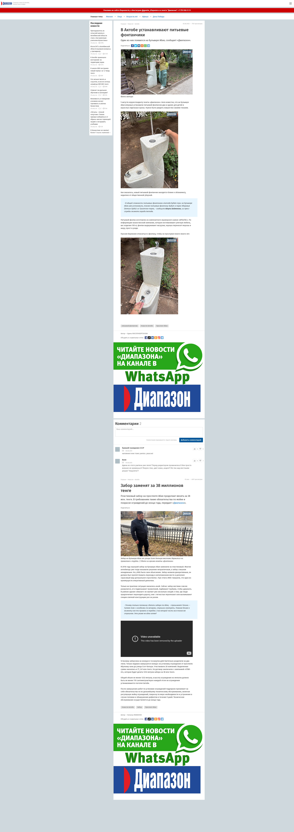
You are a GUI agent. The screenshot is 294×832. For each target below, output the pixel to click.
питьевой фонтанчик (129, 326)
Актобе (137, 24)
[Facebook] (132, 45)
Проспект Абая (161, 326)
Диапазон (183, 40)
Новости (130, 24)
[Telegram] (148, 45)
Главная (123, 24)
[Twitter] (135, 45)
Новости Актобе (147, 326)
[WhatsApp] (145, 45)
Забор (139, 707)
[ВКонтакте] (138, 45)
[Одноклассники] (142, 45)
